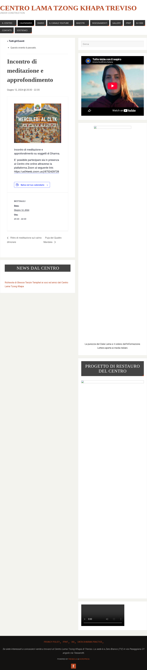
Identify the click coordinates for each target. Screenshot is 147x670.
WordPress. (84, 659)
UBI (73, 642)
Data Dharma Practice (90, 642)
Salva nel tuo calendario (32, 184)
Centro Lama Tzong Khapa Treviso (68, 8)
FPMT (65, 642)
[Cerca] (140, 44)
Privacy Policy (52, 642)
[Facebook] (73, 666)
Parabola (72, 659)
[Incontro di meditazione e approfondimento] (37, 123)
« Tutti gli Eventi (15, 41)
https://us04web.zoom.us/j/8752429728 (36, 171)
